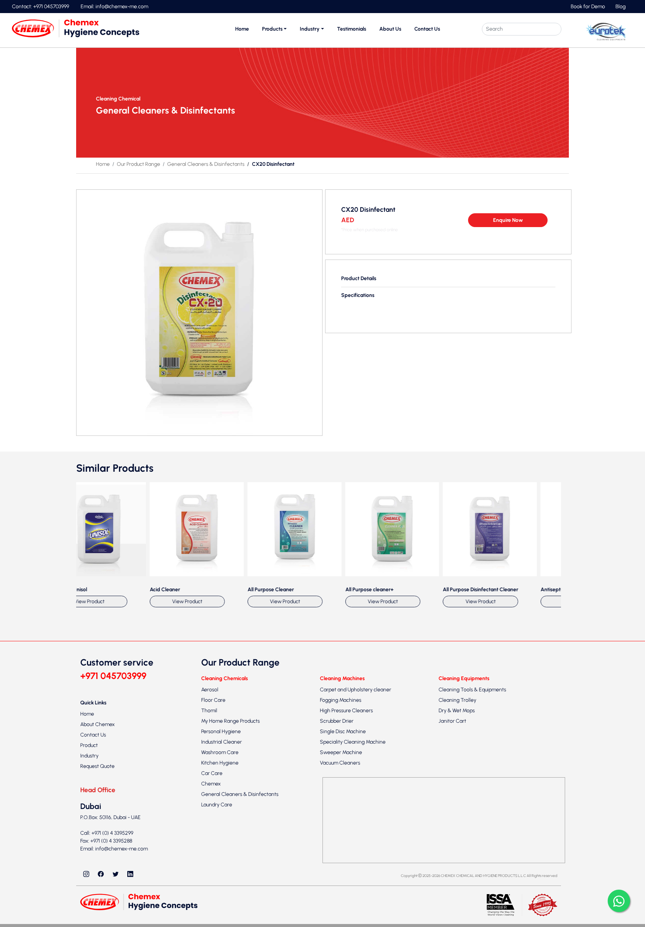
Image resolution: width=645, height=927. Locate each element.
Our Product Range (138, 164)
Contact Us (427, 29)
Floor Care (213, 872)
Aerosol (209, 862)
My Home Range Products (230, 893)
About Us (390, 29)
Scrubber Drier (336, 893)
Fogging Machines (340, 872)
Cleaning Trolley (457, 872)
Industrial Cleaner (221, 914)
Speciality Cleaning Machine (353, 914)
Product (89, 917)
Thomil (209, 883)
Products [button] (272, 29)
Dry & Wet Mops (457, 883)
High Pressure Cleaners (346, 883)
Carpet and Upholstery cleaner (355, 862)
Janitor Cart (452, 893)
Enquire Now (508, 220)
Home (242, 29)
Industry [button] (310, 29)
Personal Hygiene (221, 903)
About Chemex (97, 896)
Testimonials (351, 29)
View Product (161, 774)
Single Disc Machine (343, 903)
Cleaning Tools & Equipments (472, 862)
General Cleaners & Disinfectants (205, 164)
